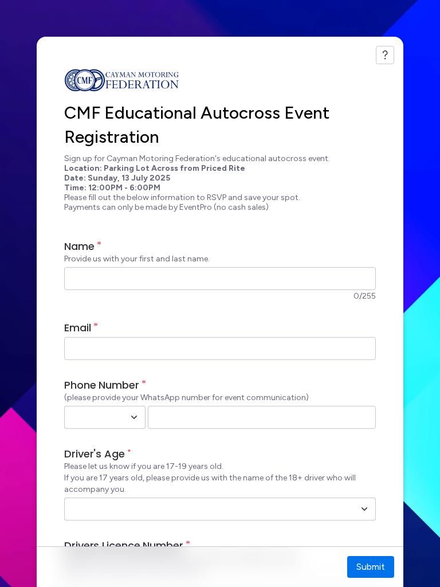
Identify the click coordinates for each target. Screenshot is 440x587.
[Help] (385, 55)
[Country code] (134, 417)
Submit (370, 566)
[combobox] (92, 417)
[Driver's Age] (364, 509)
